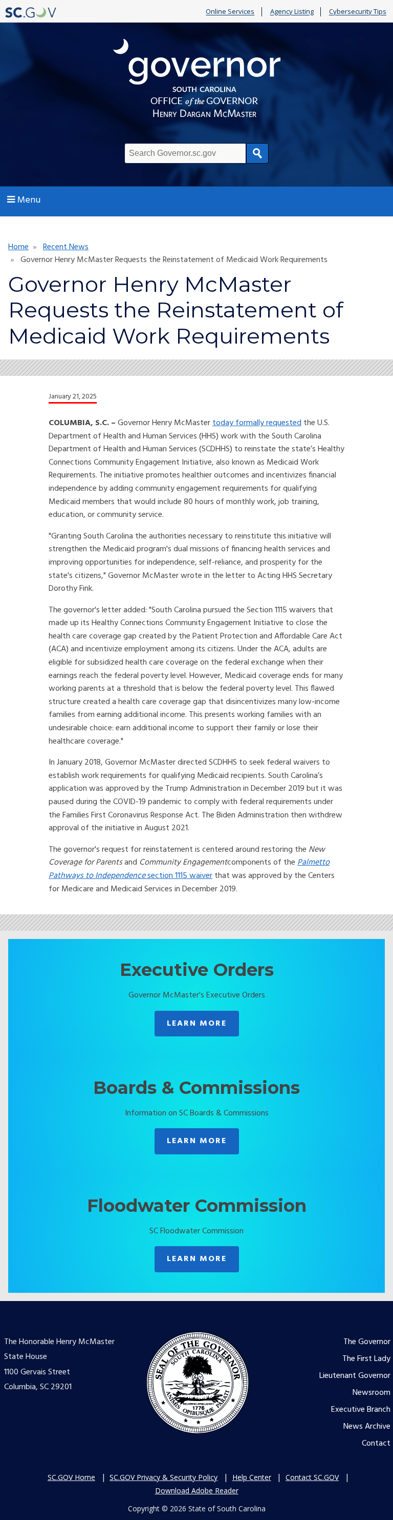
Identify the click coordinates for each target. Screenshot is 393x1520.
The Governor (366, 1342)
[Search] (257, 153)
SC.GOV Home (71, 1477)
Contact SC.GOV (312, 1477)
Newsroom (371, 1392)
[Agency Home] (196, 81)
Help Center (251, 1477)
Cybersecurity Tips (357, 11)
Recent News (66, 247)
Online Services (230, 11)
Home (18, 247)
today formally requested (256, 423)
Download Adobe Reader (196, 1490)
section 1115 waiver (178, 876)
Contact (376, 1443)
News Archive (366, 1426)
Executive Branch (360, 1409)
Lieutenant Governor (354, 1376)
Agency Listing (292, 11)
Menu (28, 200)
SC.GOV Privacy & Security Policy (163, 1477)
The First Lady (366, 1359)
